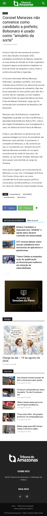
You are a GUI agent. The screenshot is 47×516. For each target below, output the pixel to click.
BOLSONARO (27, 194)
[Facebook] (20, 496)
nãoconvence (21, 197)
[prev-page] (4, 274)
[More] (36, 208)
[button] (4, 3)
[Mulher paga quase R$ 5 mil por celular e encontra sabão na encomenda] (9, 429)
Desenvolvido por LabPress (23, 509)
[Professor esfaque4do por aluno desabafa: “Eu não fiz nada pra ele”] (9, 392)
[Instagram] (26, 496)
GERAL (5, 13)
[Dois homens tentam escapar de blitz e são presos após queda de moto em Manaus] (9, 380)
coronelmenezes (9, 197)
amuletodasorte (15, 194)
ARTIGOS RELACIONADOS (14, 221)
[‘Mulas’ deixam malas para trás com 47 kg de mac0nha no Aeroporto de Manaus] (9, 405)
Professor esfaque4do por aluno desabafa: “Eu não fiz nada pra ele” (30, 392)
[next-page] (8, 274)
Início (13, 506)
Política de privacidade (25, 506)
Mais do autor (32, 221)
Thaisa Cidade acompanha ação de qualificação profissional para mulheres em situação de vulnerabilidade (29, 262)
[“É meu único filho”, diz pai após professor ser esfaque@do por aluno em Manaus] (9, 417)
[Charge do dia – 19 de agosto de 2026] (23, 339)
